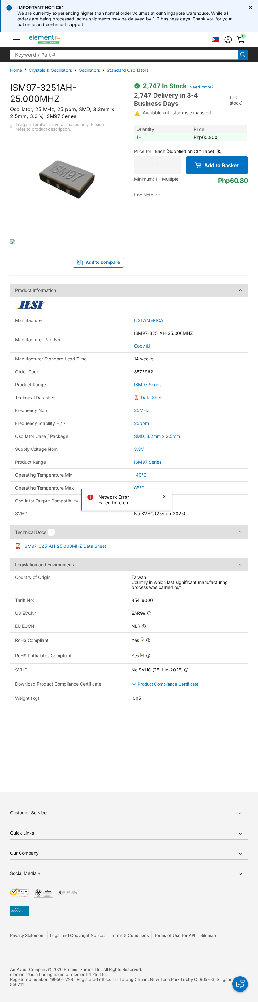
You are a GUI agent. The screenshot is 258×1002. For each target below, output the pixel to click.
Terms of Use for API (174, 935)
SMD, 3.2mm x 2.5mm (157, 436)
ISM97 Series (147, 384)
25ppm (141, 423)
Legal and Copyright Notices (77, 935)
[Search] (243, 55)
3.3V (139, 449)
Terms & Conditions (130, 935)
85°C (139, 487)
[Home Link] (56, 39)
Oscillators (89, 70)
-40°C (140, 475)
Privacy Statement (27, 935)
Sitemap (208, 935)
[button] (16, 39)
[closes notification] (250, 7)
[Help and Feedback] (240, 984)
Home (16, 70)
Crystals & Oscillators (50, 70)
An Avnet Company (29, 969)
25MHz (141, 410)
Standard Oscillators (128, 70)
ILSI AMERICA (148, 320)
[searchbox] (124, 55)
